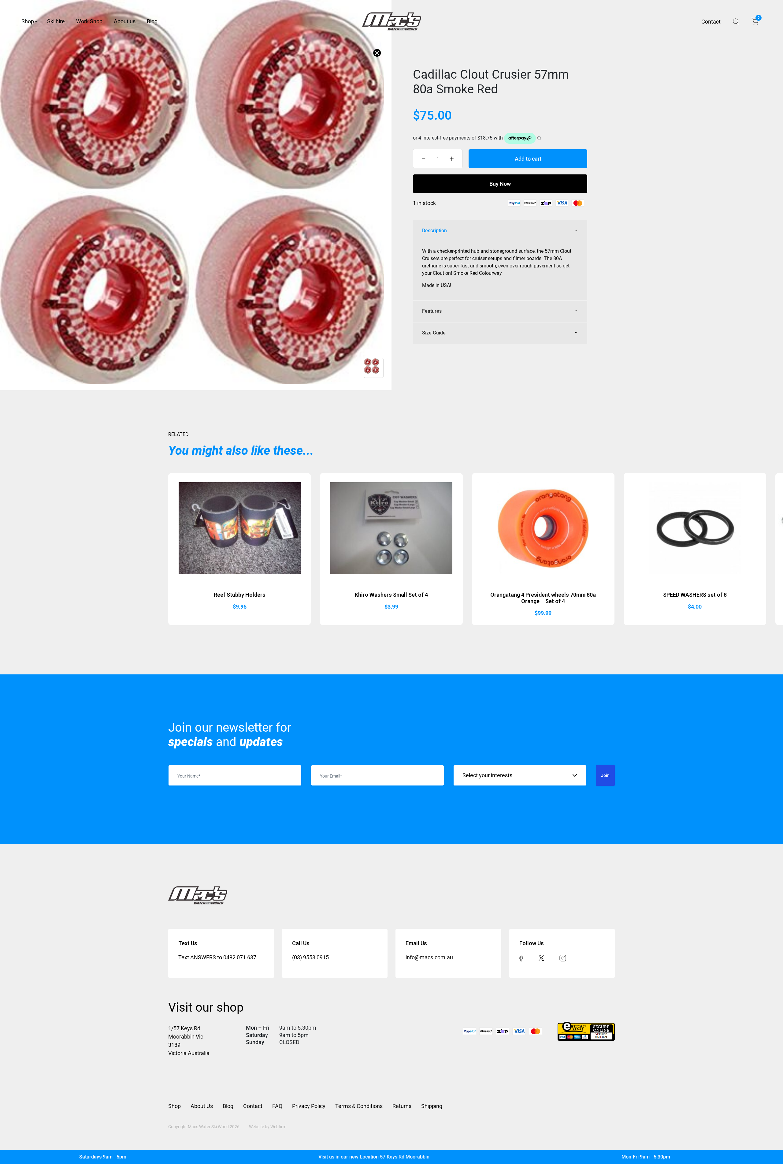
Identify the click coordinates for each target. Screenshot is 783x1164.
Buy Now (500, 184)
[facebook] (521, 957)
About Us (202, 1106)
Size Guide (434, 333)
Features (432, 311)
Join (605, 775)
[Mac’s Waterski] (391, 21)
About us (124, 21)
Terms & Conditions (359, 1106)
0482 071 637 (239, 957)
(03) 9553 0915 (310, 957)
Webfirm (278, 1126)
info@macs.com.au (429, 957)
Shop (27, 21)
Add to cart (528, 158)
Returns (401, 1106)
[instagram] (562, 957)
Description (434, 230)
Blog (152, 21)
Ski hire (56, 21)
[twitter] (541, 957)
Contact (711, 21)
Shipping (431, 1106)
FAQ (277, 1106)
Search (736, 21)
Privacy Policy (308, 1106)
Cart (758, 19)
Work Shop (89, 21)
